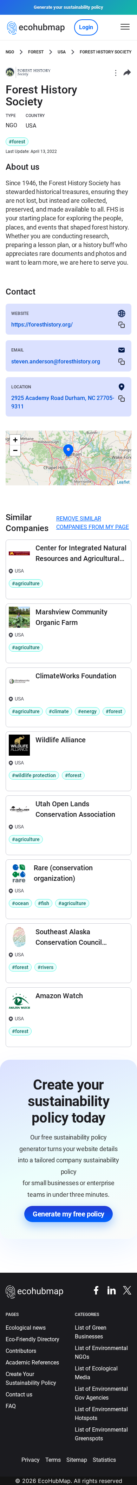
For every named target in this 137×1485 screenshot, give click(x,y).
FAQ (11, 1406)
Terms (53, 1460)
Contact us (19, 1394)
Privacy (30, 1460)
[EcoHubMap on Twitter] (123, 1289)
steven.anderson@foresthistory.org (55, 361)
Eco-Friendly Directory (32, 1339)
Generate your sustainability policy (68, 7)
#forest (17, 141)
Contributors (21, 1351)
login (86, 27)
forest (36, 52)
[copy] (121, 325)
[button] (68, 450)
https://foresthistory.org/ (42, 324)
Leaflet (123, 482)
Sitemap (76, 1460)
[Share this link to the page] (127, 72)
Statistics (104, 1460)
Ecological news (26, 1327)
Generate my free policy (68, 1214)
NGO (10, 52)
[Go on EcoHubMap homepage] (37, 28)
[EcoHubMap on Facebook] (92, 1289)
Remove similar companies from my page (92, 522)
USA (62, 52)
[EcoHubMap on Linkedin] (108, 1289)
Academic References (32, 1362)
